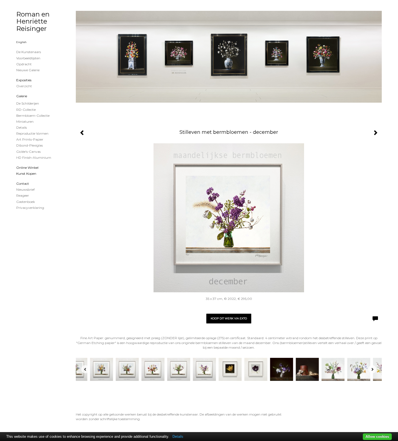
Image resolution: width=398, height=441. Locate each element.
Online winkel (27, 168)
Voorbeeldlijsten (28, 58)
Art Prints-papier (29, 139)
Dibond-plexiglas (29, 145)
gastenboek (25, 202)
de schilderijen (27, 103)
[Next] (372, 369)
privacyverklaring (30, 208)
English (21, 42)
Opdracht (24, 64)
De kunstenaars (28, 52)
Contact (22, 183)
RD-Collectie (26, 110)
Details (21, 127)
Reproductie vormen (32, 133)
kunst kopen (26, 173)
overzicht (24, 86)
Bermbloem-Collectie (33, 116)
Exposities (23, 80)
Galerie (21, 96)
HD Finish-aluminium (33, 157)
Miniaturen (25, 121)
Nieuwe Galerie (28, 70)
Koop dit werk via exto (229, 318)
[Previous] (85, 369)
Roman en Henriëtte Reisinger (33, 21)
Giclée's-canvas (28, 152)
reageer (22, 195)
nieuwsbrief (25, 189)
